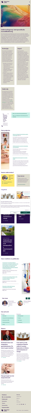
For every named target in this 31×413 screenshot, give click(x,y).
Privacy (17, 410)
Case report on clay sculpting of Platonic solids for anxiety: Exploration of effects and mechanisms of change (9, 278)
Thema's (3, 403)
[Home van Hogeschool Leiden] (14, 2)
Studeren (4, 394)
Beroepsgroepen (20, 315)
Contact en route (19, 396)
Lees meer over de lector (21, 184)
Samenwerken (5, 407)
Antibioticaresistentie (6, 322)
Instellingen (20, 320)
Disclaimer (20, 410)
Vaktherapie (4, 315)
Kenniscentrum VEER (6, 320)
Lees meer (6, 220)
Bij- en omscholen (6, 397)
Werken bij (18, 398)
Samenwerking (4, 405)
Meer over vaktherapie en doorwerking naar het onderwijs (20, 116)
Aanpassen (14, 212)
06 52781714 (6, 183)
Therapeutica (20, 322)
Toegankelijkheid (26, 410)
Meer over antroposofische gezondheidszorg (20, 113)
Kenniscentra (4, 401)
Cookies (23, 410)
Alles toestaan (25, 212)
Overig (4, 324)
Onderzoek (4, 399)
